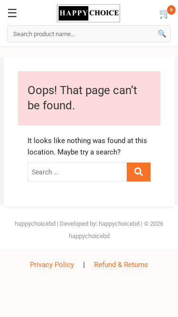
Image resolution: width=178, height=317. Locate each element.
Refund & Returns (121, 264)
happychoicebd (35, 223)
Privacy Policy (52, 264)
